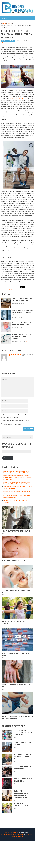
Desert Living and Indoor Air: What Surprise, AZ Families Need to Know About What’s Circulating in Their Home (18, 477)
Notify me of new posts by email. (13, 424)
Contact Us (11, 834)
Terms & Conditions (17, 836)
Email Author (29, 355)
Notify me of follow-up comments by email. (16, 421)
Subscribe (7, 458)
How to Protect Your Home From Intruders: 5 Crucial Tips (23, 312)
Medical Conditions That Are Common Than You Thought (22, 337)
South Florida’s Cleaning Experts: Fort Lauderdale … (23, 733)
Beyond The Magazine (11, 832)
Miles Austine (6, 43)
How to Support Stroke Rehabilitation (17, 531)
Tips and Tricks (10, 40)
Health (3, 40)
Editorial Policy (19, 834)
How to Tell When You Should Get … (16, 560)
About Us (4, 834)
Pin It (10, 290)
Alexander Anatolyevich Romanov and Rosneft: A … (23, 757)
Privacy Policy (29, 834)
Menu (5, 18)
